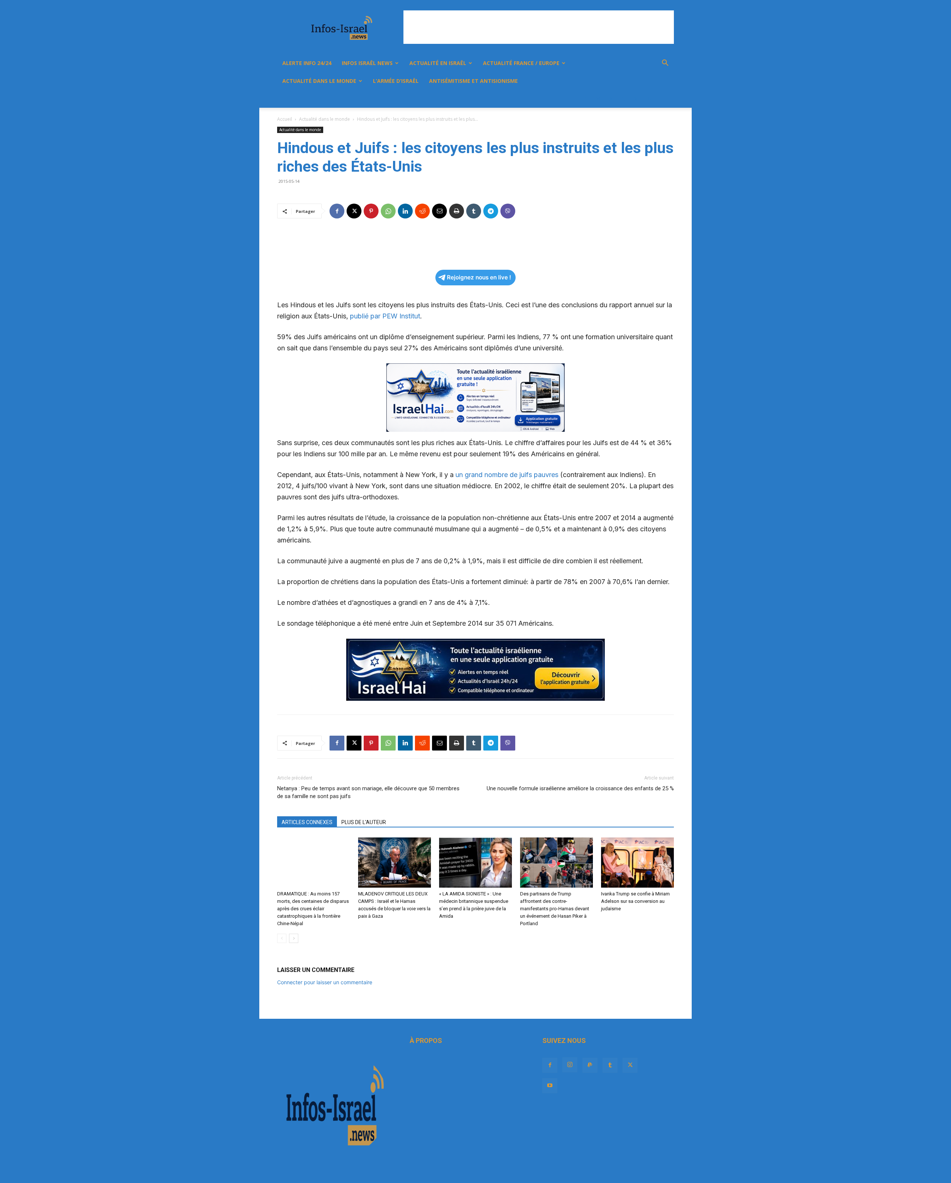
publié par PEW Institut (384, 316)
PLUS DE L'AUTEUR (363, 822)
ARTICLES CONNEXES (307, 822)
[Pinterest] (371, 211)
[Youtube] (648, 99)
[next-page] (293, 938)
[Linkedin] (405, 211)
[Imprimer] (456, 211)
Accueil (284, 119)
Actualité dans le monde (319, 80)
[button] (665, 63)
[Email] (439, 211)
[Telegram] (490, 211)
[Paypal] (610, 99)
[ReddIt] (422, 211)
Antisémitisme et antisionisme (473, 80)
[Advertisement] (538, 27)
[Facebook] (585, 99)
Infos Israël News (367, 63)
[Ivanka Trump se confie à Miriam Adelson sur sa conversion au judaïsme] (637, 862)
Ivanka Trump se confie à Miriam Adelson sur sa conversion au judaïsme (635, 901)
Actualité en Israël (437, 63)
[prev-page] (281, 938)
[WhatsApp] (388, 211)
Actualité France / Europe (521, 63)
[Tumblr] (623, 99)
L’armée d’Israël (396, 80)
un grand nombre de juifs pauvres (506, 475)
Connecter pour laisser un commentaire (324, 982)
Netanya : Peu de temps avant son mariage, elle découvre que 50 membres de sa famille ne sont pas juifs (368, 792)
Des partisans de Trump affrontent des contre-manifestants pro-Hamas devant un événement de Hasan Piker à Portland (554, 908)
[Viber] (507, 211)
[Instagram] (598, 99)
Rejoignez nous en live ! (479, 277)
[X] (636, 99)
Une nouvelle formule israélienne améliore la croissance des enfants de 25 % (580, 788)
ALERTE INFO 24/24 (306, 63)
